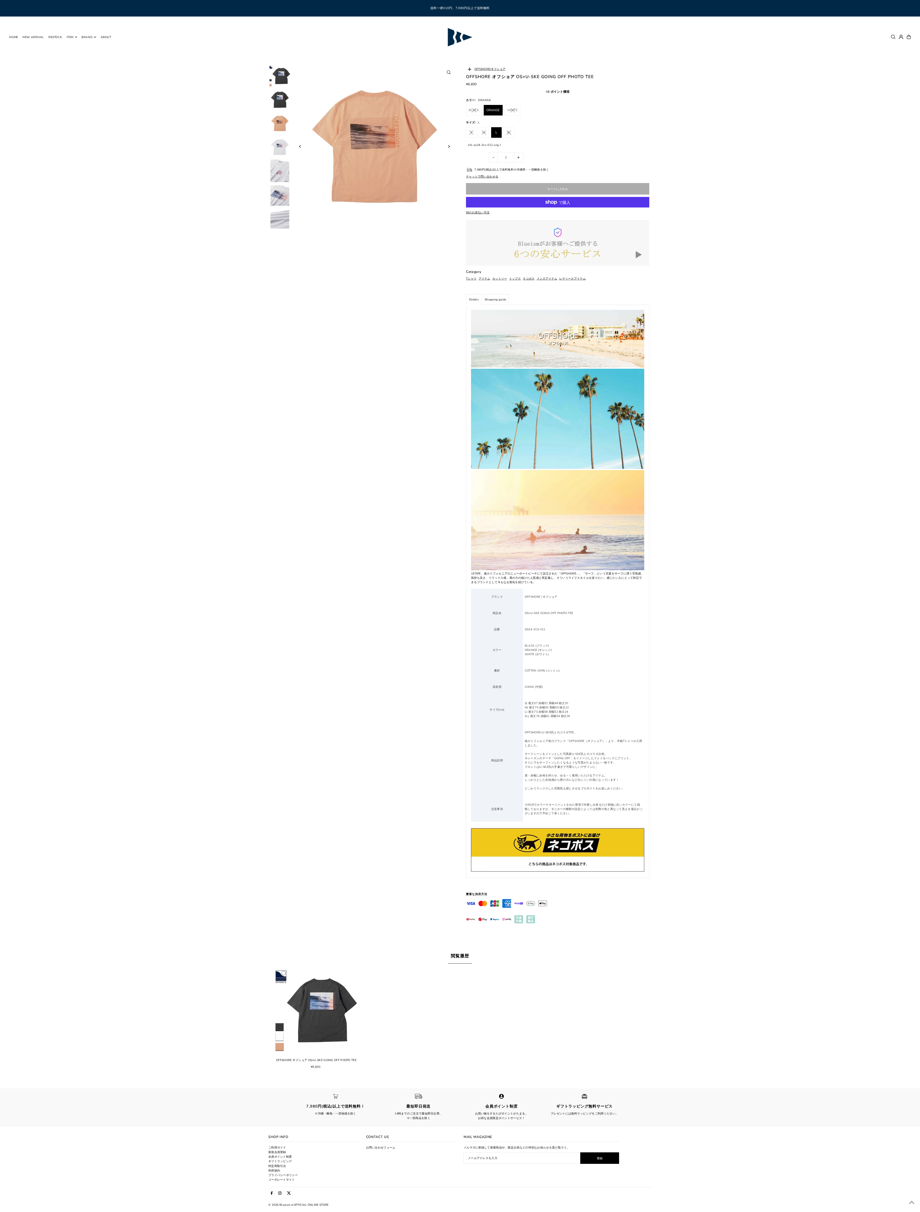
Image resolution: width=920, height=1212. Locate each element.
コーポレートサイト (281, 1180)
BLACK (474, 110)
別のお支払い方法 (477, 212)
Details (474, 299)
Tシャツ (471, 279)
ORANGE (493, 110)
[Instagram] (280, 1193)
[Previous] (300, 146)
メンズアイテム (547, 279)
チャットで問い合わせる (482, 176)
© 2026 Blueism (279, 1205)
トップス (515, 279)
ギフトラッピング (280, 1161)
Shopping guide (495, 299)
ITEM (70, 37)
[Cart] (909, 37)
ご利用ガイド (277, 1147)
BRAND (86, 37)
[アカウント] (901, 37)
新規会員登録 (277, 1152)
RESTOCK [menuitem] (55, 37)
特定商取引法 (277, 1166)
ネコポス (529, 279)
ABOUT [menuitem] (106, 37)
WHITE (512, 110)
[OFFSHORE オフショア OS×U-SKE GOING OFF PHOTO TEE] (316, 1010)
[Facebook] (272, 1193)
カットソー (499, 279)
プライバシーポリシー (283, 1175)
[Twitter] (289, 1193)
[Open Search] (893, 37)
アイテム (484, 279)
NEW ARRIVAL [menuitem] (33, 37)
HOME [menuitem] (13, 37)
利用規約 (274, 1170)
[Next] (448, 146)
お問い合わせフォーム (381, 1147)
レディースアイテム (572, 279)
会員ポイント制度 (280, 1157)
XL (509, 132)
